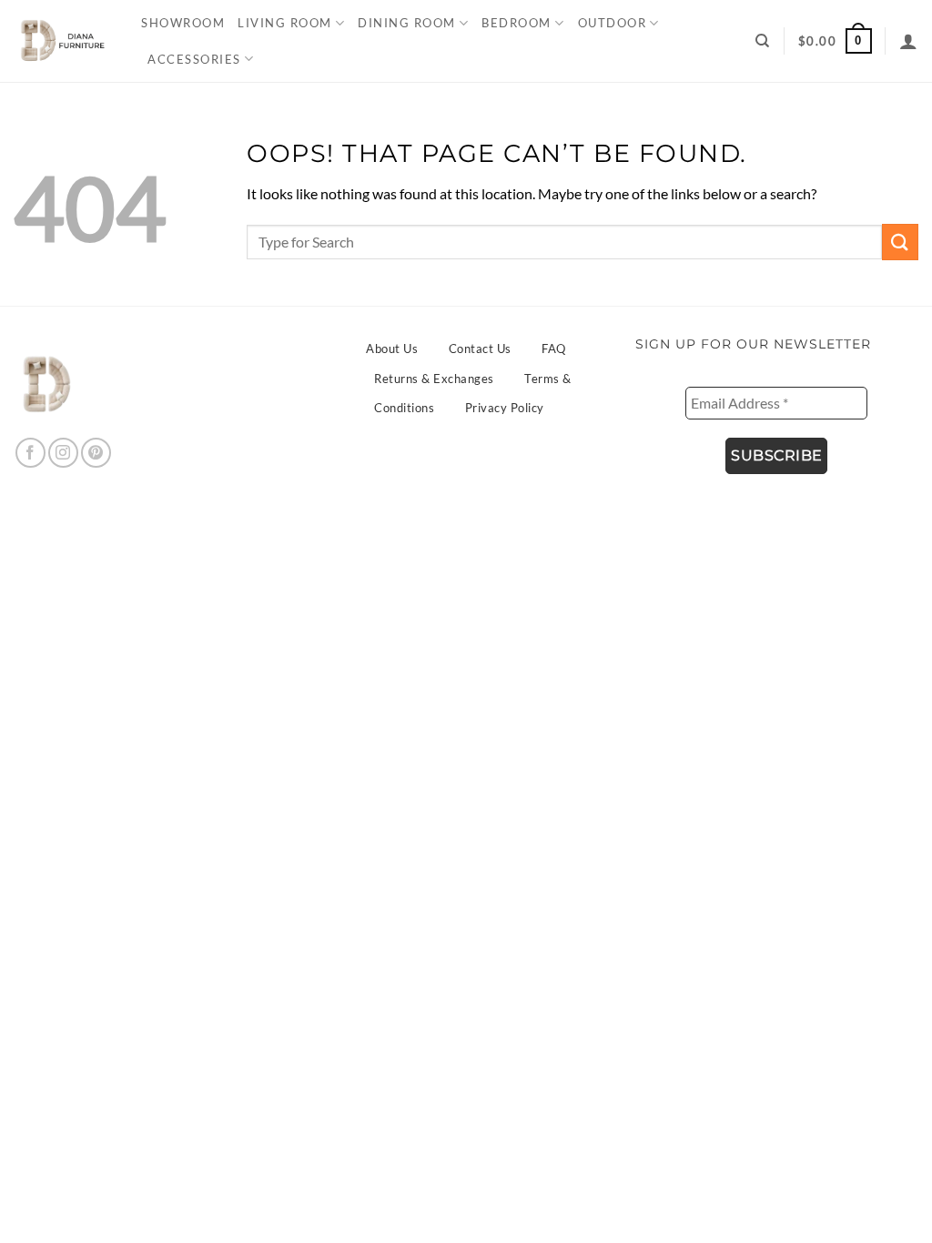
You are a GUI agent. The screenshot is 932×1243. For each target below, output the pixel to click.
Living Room (285, 22)
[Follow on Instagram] (63, 453)
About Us (392, 348)
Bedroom (516, 22)
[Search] (763, 41)
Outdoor (612, 22)
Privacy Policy (504, 407)
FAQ (554, 348)
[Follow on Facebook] (30, 453)
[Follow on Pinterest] (96, 453)
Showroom (183, 22)
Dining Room (407, 22)
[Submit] (900, 241)
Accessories (194, 59)
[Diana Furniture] (59, 41)
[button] (835, 40)
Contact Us (480, 348)
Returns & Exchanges (434, 378)
